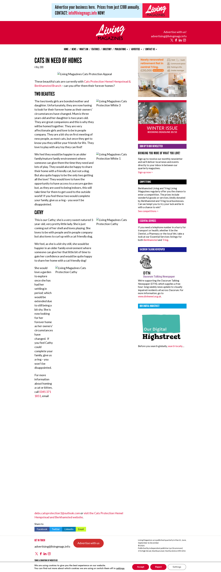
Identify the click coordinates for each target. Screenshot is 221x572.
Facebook (40, 529)
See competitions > (148, 211)
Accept (140, 566)
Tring (165, 239)
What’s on (83, 49)
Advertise (135, 49)
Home (66, 49)
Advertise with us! (175, 32)
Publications (120, 49)
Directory (107, 49)
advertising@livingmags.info (169, 36)
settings (120, 568)
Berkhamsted (151, 239)
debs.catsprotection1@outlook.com (57, 513)
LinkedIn (67, 529)
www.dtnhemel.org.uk (149, 296)
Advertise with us (88, 543)
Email (80, 529)
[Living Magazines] (110, 39)
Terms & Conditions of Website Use (46, 560)
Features (95, 49)
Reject (158, 566)
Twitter (55, 529)
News (74, 49)
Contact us (150, 49)
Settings (177, 566)
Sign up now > (145, 172)
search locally (175, 346)
